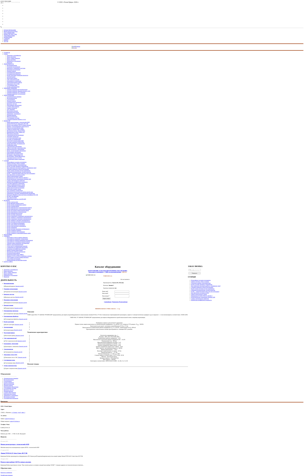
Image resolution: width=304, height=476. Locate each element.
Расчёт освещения (12, 227)
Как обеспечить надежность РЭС (16, 175)
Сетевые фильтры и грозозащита (16, 186)
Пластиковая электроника (14, 152)
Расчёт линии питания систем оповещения (18, 170)
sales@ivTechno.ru (118, 2)
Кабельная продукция (13, 112)
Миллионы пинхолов (13, 133)
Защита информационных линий (16, 185)
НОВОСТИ (7, 121)
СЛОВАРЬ (7, 38)
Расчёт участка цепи (12, 202)
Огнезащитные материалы (14, 102)
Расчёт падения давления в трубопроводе (18, 229)
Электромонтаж (8, 349)
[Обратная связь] (73, 46)
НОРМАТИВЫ (8, 37)
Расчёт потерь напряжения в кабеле (16, 204)
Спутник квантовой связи (14, 138)
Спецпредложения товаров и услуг (16, 119)
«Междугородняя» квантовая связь (16, 148)
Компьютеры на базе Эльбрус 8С (16, 132)
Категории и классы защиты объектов (17, 237)
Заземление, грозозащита (14, 113)
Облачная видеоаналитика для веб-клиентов (19, 172)
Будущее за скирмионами (14, 139)
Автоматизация (11, 76)
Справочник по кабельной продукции (17, 247)
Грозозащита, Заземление (11, 343)
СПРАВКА (7, 236)
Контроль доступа (12, 103)
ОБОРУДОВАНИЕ (9, 95)
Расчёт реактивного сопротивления (16, 212)
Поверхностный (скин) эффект (15, 254)
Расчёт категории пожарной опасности (17, 75)
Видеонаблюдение (12, 65)
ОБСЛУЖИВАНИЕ (9, 33)
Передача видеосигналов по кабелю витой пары (20, 192)
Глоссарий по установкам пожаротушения (18, 241)
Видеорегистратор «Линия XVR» (16, 130)
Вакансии (9, 62)
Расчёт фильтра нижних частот (15, 203)
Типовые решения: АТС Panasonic (16, 92)
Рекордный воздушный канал (15, 153)
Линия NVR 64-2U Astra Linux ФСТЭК (17, 123)
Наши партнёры (11, 59)
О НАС (6, 54)
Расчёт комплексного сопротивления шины (19, 209)
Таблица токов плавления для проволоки (18, 243)
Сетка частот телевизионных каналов (17, 246)
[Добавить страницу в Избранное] (74, 48)
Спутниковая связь (12, 85)
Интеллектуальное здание (14, 189)
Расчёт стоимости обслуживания (16, 231)
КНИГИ (6, 40)
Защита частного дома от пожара (16, 163)
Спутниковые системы (13, 118)
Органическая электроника (14, 146)
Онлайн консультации (7, 475)
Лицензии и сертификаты (14, 55)
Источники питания (12, 111)
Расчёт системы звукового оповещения (17, 166)
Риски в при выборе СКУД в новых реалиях (19, 125)
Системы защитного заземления (15, 183)
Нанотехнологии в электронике (15, 149)
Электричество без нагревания (15, 135)
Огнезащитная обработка (14, 74)
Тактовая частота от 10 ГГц (14, 158)
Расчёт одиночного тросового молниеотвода (19, 219)
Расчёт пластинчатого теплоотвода (16, 226)
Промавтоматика (11, 115)
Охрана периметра (12, 108)
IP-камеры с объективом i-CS (15, 155)
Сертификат (108, 302)
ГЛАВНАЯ (7, 52)
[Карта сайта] (77, 46)
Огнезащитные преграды (14, 72)
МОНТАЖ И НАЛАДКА (11, 31)
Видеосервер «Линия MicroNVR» (16, 156)
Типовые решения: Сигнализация (16, 94)
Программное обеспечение (14, 105)
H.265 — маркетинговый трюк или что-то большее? (21, 173)
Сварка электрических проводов (16, 180)
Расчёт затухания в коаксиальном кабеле (18, 210)
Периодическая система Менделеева (17, 260)
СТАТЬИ (6, 160)
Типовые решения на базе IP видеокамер (18, 169)
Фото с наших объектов (13, 58)
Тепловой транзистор (13, 136)
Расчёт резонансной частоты (14, 213)
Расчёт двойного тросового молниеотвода (18, 220)
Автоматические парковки (14, 96)
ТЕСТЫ (6, 41)
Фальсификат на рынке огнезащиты (16, 162)
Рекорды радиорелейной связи (15, 128)
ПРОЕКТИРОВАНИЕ (10, 30)
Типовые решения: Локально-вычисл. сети (18, 91)
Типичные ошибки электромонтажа (16, 165)
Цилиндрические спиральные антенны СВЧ (19, 179)
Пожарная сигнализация (13, 69)
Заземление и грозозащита (11, 395)
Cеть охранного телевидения (15, 190)
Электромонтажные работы (14, 82)
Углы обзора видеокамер (13, 258)
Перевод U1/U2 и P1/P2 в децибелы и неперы (19, 256)
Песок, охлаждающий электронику (16, 150)
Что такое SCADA (12, 197)
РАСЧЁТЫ (7, 200)
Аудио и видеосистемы (13, 86)
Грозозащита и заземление (14, 81)
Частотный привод (12, 78)
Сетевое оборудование (13, 106)
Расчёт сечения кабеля (13, 206)
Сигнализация (11, 99)
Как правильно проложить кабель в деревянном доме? (21, 167)
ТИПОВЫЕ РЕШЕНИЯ (10, 88)
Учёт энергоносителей (13, 79)
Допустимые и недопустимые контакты (17, 257)
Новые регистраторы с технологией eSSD (18, 122)
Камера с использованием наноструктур (18, 126)
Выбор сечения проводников (15, 250)
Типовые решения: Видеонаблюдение (17, 89)
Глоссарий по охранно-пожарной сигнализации (20, 240)
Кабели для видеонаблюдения (15, 244)
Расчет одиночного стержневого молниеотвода (20, 216)
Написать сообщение (6, 472)
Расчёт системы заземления (14, 214)
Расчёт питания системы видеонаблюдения (18, 222)
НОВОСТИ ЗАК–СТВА (10, 34)
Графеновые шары (12, 145)
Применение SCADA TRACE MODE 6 (17, 177)
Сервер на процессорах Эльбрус (15, 129)
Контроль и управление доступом (16, 68)
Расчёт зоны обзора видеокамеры (16, 224)
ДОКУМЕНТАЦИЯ (9, 35)
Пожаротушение (11, 71)
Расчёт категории (9, 321)
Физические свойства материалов (16, 251)
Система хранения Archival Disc (15, 142)
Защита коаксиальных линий (15, 176)
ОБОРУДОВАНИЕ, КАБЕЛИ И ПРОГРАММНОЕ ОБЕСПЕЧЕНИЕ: (107, 270)
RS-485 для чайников (12, 196)
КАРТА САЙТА (8, 261)
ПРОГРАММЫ (8, 234)
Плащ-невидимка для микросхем (16, 143)
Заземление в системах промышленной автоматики (21, 193)
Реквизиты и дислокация (14, 61)
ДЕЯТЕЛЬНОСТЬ (9, 64)
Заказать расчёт (19, 286)
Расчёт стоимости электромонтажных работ (19, 233)
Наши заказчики (11, 57)
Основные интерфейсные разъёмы (16, 249)
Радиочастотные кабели (13, 253)
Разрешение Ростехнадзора (119, 302)
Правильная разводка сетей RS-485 (16, 199)
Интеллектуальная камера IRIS (15, 140)
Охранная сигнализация (13, 66)
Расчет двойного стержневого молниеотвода (19, 217)
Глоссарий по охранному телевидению (17, 239)
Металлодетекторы (12, 116)
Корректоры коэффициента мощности (17, 182)
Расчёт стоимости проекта (14, 230)
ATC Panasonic (11, 109)
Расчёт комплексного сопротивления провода (19, 207)
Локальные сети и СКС (13, 84)
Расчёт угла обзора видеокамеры (16, 223)
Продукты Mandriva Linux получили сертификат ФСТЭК (22, 194)
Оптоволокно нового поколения (15, 159)
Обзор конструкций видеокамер (15, 187)
